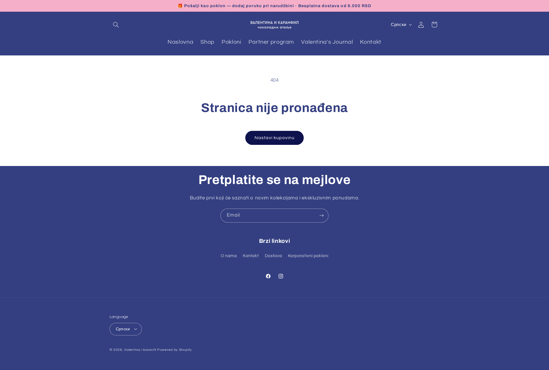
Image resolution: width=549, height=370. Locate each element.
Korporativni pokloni (308, 256)
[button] (116, 24)
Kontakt (251, 256)
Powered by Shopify (174, 349)
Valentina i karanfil (140, 349)
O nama (229, 256)
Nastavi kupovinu (274, 137)
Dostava (273, 256)
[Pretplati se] (321, 216)
